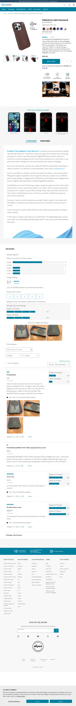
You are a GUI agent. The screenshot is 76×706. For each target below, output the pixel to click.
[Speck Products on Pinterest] (58, 636)
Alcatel (19, 598)
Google (19, 569)
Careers (61, 566)
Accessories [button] (36, 9)
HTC (19, 590)
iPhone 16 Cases (7, 582)
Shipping (34, 566)
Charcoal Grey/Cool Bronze (44, 29)
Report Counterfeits (36, 585)
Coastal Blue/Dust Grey (58, 29)
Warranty (34, 571)
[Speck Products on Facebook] (28, 636)
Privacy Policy (21, 696)
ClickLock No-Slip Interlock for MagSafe (51, 591)
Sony (19, 582)
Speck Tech (48, 569)
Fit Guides (48, 566)
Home (5, 13)
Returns (33, 569)
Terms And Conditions (32, 660)
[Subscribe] (56, 631)
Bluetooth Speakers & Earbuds (9, 604)
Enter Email (21, 629)
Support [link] (45, 9)
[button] (74, 5)
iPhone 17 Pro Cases (8, 566)
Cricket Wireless (21, 604)
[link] (69, 5)
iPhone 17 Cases (7, 569)
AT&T (19, 588)
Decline (61, 701)
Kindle (19, 596)
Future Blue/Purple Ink (61, 29)
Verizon (19, 593)
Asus (19, 585)
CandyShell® (49, 579)
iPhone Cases (7, 590)
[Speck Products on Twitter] (48, 636)
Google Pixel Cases (8, 611)
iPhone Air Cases (8, 571)
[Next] (37, 58)
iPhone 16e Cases (8, 588)
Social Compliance (64, 569)
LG (18, 571)
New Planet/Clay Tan (51, 29)
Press (61, 577)
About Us (62, 563)
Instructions (48, 571)
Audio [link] (30, 9)
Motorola (20, 577)
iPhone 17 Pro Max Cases (9, 563)
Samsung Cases (7, 608)
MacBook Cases (7, 596)
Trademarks (62, 571)
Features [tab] (45, 140)
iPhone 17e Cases (8, 574)
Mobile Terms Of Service (43, 660)
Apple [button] (3, 9)
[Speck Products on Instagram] (18, 636)
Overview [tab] (31, 140)
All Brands (10, 13)
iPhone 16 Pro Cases (8, 579)
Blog (47, 563)
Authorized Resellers (37, 577)
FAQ (33, 574)
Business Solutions (36, 579)
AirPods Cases (7, 601)
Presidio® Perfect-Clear (51, 574)
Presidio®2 (48, 577)
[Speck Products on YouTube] (38, 636)
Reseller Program (36, 582)
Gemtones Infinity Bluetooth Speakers (50, 587)
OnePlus (20, 574)
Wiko (19, 606)
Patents (61, 574)
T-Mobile (20, 601)
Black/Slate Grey (54, 29)
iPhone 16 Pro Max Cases (10, 577)
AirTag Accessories (8, 598)
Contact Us (34, 563)
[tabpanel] (38, 191)
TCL (19, 579)
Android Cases (7, 613)
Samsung (20, 566)
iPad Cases (6, 593)
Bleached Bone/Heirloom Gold (65, 29)
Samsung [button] (11, 9)
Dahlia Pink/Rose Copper (47, 29)
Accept (37, 701)
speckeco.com (59, 168)
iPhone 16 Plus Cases (9, 585)
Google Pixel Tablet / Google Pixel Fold (51, 583)
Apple (19, 563)
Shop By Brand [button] (20, 9)
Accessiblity (52, 659)
